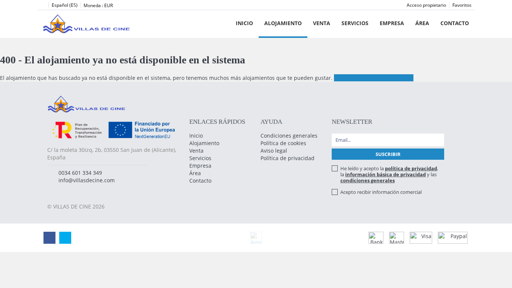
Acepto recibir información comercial (381, 192)
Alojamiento (283, 23)
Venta (321, 23)
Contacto (454, 23)
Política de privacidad (287, 158)
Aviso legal (273, 150)
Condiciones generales (288, 135)
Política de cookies (283, 143)
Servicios (354, 23)
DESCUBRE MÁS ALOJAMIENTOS (373, 77)
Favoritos (462, 5)
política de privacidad (411, 168)
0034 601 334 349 (80, 172)
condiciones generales (367, 180)
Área (422, 23)
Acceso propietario (426, 5)
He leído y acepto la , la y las (389, 174)
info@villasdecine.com (86, 180)
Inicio (244, 23)
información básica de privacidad (385, 174)
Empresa (392, 23)
